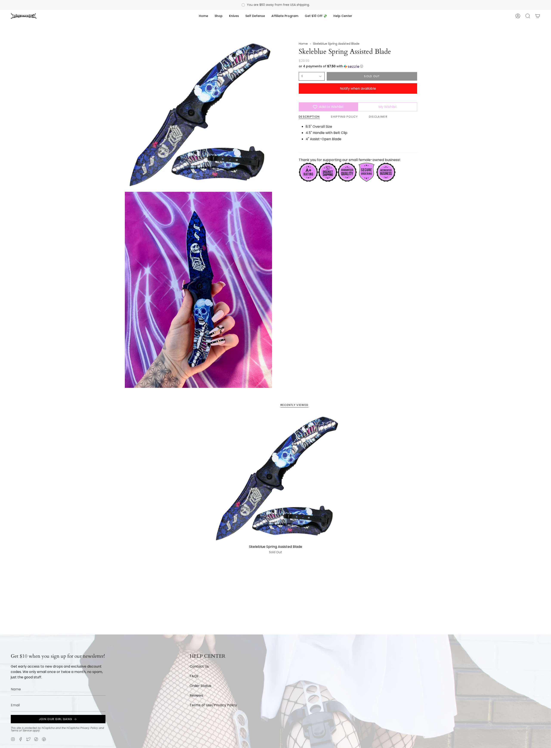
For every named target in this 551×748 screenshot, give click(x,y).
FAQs (194, 676)
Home (303, 43)
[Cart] (538, 16)
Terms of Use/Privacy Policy (213, 705)
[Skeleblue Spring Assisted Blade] (275, 478)
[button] (218, 16)
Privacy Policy (89, 728)
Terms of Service (21, 730)
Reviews (196, 695)
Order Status (200, 685)
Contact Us (199, 666)
